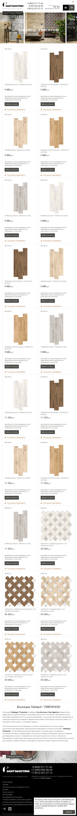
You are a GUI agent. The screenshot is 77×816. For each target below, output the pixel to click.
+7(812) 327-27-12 (35, 8)
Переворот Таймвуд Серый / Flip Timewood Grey (53, 676)
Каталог (6, 13)
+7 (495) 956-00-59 (41, 769)
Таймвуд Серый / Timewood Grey (18, 216)
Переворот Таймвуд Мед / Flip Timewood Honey (53, 610)
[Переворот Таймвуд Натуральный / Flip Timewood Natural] (20, 657)
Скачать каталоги (8, 792)
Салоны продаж (7, 782)
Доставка (5, 789)
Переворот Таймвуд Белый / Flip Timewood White (54, 545)
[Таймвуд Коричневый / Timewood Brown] (56, 67)
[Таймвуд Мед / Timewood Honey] (20, 132)
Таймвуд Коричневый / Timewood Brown (54, 86)
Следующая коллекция (15, 756)
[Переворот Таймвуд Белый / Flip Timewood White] (56, 526)
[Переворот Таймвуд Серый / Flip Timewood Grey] (56, 657)
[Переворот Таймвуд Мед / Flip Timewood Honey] (56, 591)
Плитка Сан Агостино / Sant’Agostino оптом (16, 787)
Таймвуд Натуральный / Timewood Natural (55, 151)
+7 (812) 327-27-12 (41, 772)
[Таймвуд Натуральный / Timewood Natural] (56, 132)
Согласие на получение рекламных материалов (17, 802)
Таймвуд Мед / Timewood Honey (17, 150)
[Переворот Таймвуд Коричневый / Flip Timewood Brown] (20, 591)
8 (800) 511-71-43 (35, 3)
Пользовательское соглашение (12, 797)
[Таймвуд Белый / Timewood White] (20, 67)
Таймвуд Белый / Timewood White (18, 85)
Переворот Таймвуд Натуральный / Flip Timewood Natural (19, 676)
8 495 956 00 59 (36, 6)
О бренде (5, 784)
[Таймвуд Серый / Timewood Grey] (20, 198)
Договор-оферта (8, 794)
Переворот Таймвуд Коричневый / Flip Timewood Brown (20, 610)
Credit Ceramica (45, 778)
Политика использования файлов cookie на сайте (18, 804)
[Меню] (65, 8)
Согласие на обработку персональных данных (17, 799)
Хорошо (69, 812)
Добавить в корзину (12, 104)
